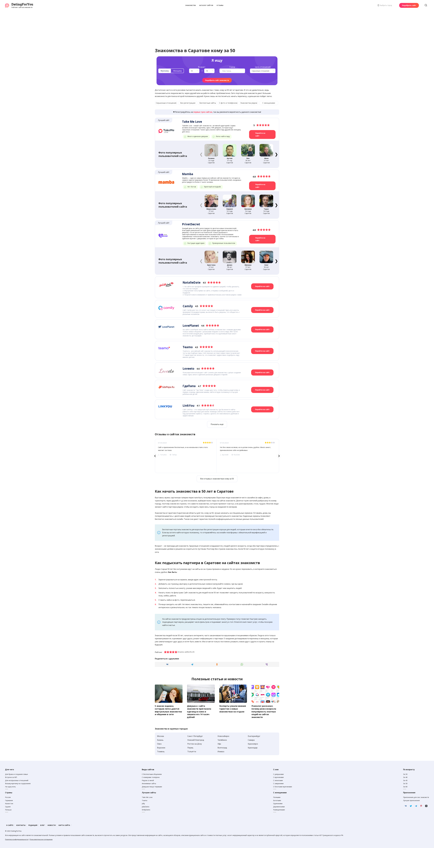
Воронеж (161, 747)
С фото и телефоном (228, 103)
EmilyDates (146, 810)
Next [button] (279, 456)
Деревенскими (279, 807)
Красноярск (253, 744)
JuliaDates (145, 807)
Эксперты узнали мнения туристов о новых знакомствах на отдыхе (232, 709)
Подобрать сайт (409, 5)
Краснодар (252, 747)
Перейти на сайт (260, 134)
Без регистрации (187, 103)
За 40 (405, 777)
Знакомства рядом (248, 103)
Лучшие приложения (411, 800)
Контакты (20, 825)
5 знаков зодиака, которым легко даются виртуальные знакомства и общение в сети (168, 710)
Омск (159, 744)
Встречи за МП (11, 777)
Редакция (32, 825)
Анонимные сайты (149, 783)
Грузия (8, 807)
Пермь (190, 747)
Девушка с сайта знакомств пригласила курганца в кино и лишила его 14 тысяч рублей (199, 711)
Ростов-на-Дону (194, 744)
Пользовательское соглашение (41, 839)
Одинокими (277, 803)
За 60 (405, 787)
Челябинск (222, 740)
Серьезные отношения (166, 103)
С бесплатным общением (152, 774)
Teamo (144, 800)
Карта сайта (64, 825)
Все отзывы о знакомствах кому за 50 (217, 478)
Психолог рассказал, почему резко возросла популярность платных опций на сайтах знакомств (263, 711)
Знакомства (190, 5)
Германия (9, 800)
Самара (251, 740)
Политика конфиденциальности (16, 839)
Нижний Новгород (195, 740)
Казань (160, 740)
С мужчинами (278, 777)
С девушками (278, 774)
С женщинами (268, 103)
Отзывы (220, 5)
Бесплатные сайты (207, 103)
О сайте (9, 825)
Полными (276, 797)
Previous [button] (155, 456)
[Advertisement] (217, 25)
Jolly (143, 803)
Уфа (219, 744)
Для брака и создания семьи (16, 774)
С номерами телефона (150, 777)
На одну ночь (10, 787)
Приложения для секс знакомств (416, 797)
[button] (276, 154)
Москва (160, 736)
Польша (8, 810)
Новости (52, 825)
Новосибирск (223, 736)
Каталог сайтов (206, 5)
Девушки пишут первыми (152, 787)
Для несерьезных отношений (16, 780)
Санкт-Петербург (195, 736)
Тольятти (191, 751)
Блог (42, 825)
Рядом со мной (148, 780)
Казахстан (9, 803)
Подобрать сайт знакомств (217, 80)
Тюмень (161, 751)
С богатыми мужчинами (282, 787)
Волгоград (222, 747)
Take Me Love (147, 797)
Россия (8, 797)
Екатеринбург (254, 736)
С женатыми (278, 780)
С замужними (278, 783)
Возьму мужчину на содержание (18, 783)
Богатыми (277, 800)
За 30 (405, 774)
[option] (186, 456)
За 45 (405, 780)
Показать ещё (217, 424)
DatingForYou (22, 4)
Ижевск (221, 751)
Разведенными (279, 810)
